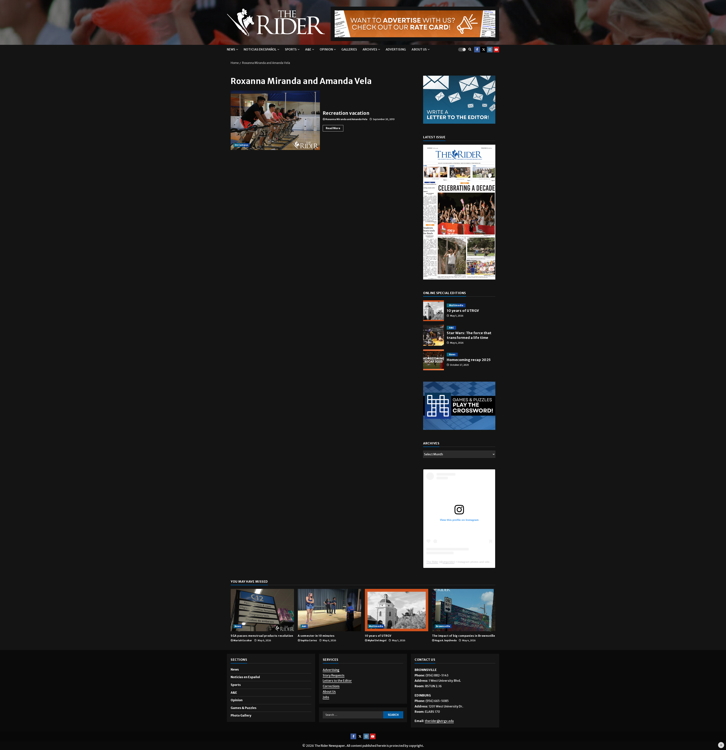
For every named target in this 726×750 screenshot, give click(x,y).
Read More (334, 129)
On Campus (241, 146)
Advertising (396, 51)
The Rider (432, 572)
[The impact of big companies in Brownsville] (463, 620)
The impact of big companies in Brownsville (463, 646)
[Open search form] (469, 51)
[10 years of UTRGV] (396, 620)
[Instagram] (490, 51)
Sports (291, 51)
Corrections (331, 696)
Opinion (326, 51)
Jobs (326, 707)
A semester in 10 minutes (316, 646)
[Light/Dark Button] (462, 51)
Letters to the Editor (337, 691)
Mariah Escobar (242, 650)
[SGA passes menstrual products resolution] (262, 620)
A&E (308, 51)
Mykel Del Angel (377, 650)
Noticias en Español (260, 51)
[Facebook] (477, 51)
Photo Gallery (241, 726)
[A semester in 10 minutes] (329, 620)
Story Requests (333, 685)
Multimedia (456, 307)
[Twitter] (483, 51)
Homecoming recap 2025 (433, 361)
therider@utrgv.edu (439, 731)
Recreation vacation (275, 122)
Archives (370, 51)
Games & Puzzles (243, 718)
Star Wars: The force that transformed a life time (433, 337)
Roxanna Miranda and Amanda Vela (346, 121)
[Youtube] (496, 51)
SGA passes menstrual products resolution (262, 646)
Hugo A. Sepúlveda (446, 650)
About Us (329, 702)
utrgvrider (448, 572)
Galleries (349, 51)
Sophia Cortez (308, 650)
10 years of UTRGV (433, 312)
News (231, 51)
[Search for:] (353, 725)
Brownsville (443, 636)
